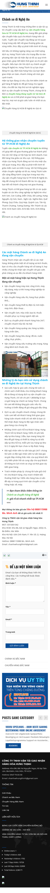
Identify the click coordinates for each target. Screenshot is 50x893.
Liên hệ (5, 810)
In (45, 555)
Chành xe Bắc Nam (15, 658)
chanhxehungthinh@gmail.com (23, 778)
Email (9, 619)
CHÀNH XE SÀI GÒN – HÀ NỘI (16, 830)
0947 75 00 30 (16, 775)
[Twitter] (7, 844)
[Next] (45, 718)
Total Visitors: (9, 870)
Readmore (9, 745)
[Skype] (10, 844)
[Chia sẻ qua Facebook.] (4, 555)
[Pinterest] (14, 844)
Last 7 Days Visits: (11, 862)
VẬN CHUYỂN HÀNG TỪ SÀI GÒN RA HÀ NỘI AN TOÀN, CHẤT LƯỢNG (24, 835)
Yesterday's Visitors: (12, 858)
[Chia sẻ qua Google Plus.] (9, 555)
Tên (8, 607)
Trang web (10, 632)
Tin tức (5, 806)
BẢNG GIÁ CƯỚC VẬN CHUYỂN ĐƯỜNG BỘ (22, 825)
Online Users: (9, 851)
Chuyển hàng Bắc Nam (17, 665)
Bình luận (11, 583)
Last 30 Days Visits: (12, 866)
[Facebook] (3, 844)
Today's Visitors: (11, 854)
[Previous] (40, 718)
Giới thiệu (6, 793)
